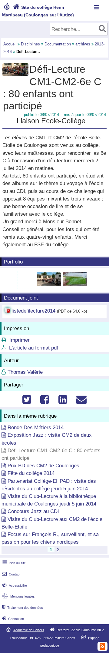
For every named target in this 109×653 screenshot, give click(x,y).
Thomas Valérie (25, 372)
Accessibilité (14, 585)
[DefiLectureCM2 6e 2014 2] (75, 284)
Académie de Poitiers (28, 630)
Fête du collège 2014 (31, 473)
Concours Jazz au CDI (33, 511)
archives (82, 44)
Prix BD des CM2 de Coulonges (43, 466)
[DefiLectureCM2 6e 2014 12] (50, 284)
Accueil (9, 44)
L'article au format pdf (33, 348)
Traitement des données (22, 607)
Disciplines (30, 44)
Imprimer (19, 340)
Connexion (13, 619)
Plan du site (14, 563)
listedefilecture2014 (33, 311)
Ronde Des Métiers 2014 (36, 427)
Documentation (58, 44)
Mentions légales (18, 596)
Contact (11, 574)
